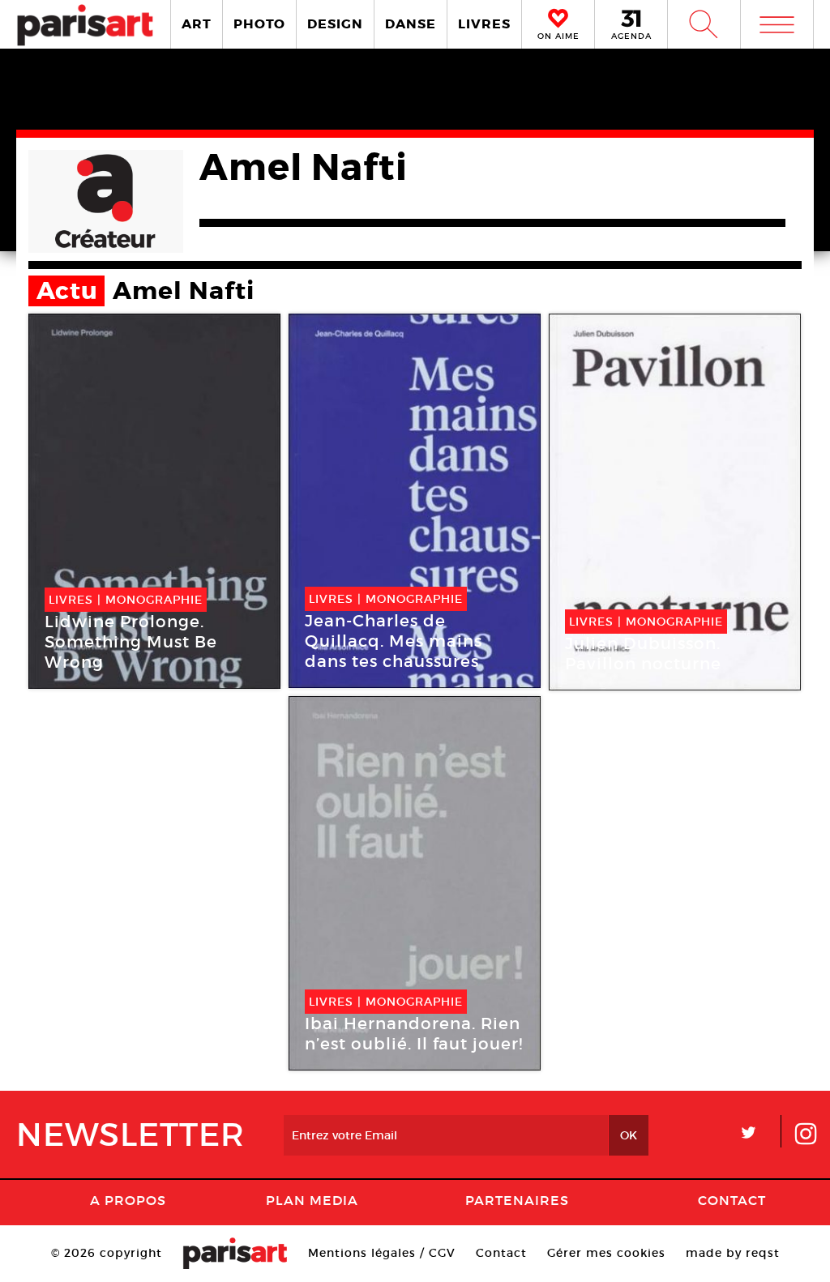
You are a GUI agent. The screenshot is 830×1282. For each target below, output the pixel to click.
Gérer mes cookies (606, 1253)
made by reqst (733, 1253)
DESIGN (335, 23)
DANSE (410, 23)
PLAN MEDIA (312, 1200)
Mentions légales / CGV (382, 1253)
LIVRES (484, 23)
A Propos (128, 1200)
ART (197, 23)
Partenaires (517, 1200)
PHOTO (259, 23)
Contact (732, 1200)
